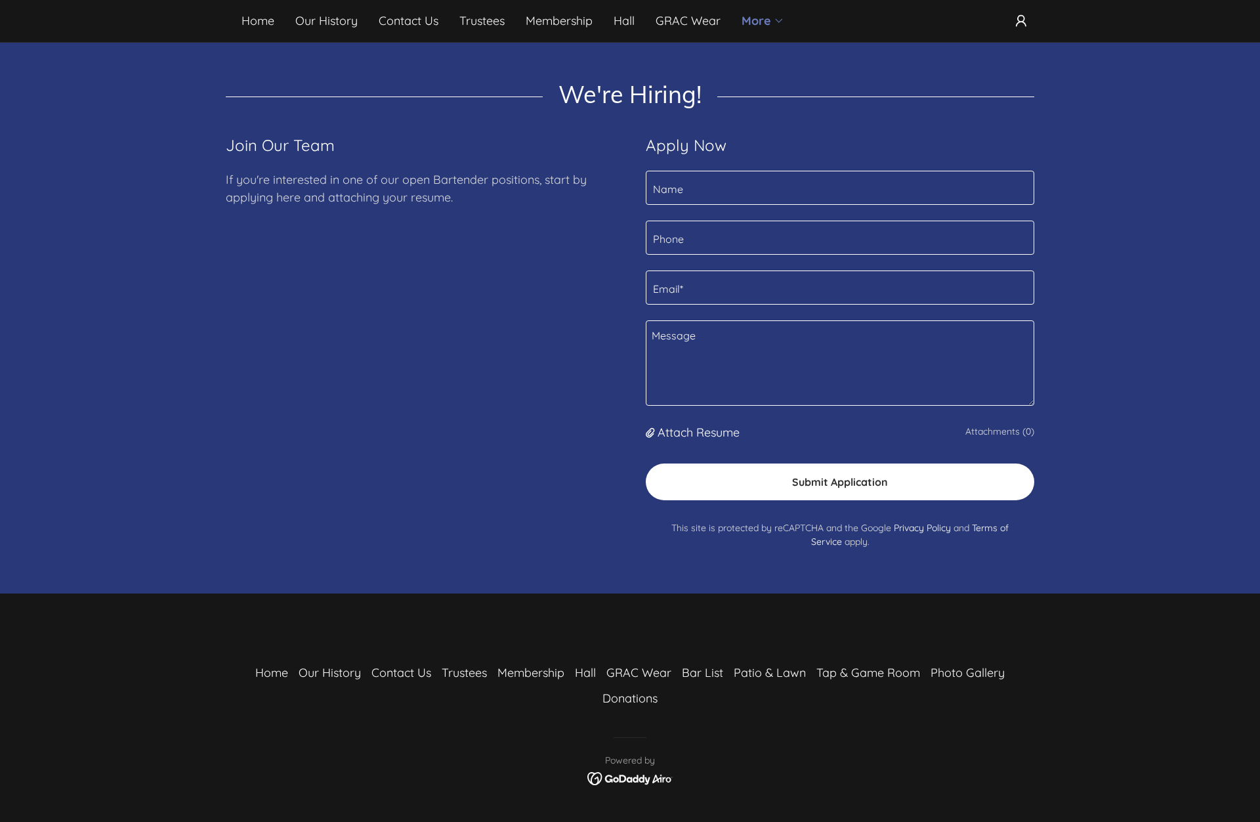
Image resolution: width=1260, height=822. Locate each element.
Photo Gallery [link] (968, 672)
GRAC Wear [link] (688, 20)
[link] (630, 777)
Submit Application (840, 481)
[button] (763, 21)
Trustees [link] (482, 20)
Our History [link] (326, 20)
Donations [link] (630, 698)
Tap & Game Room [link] (868, 672)
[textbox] (840, 188)
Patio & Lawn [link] (770, 672)
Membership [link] (559, 20)
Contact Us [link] (408, 20)
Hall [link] (624, 20)
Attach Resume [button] (699, 432)
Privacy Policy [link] (922, 528)
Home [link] (258, 20)
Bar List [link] (702, 672)
